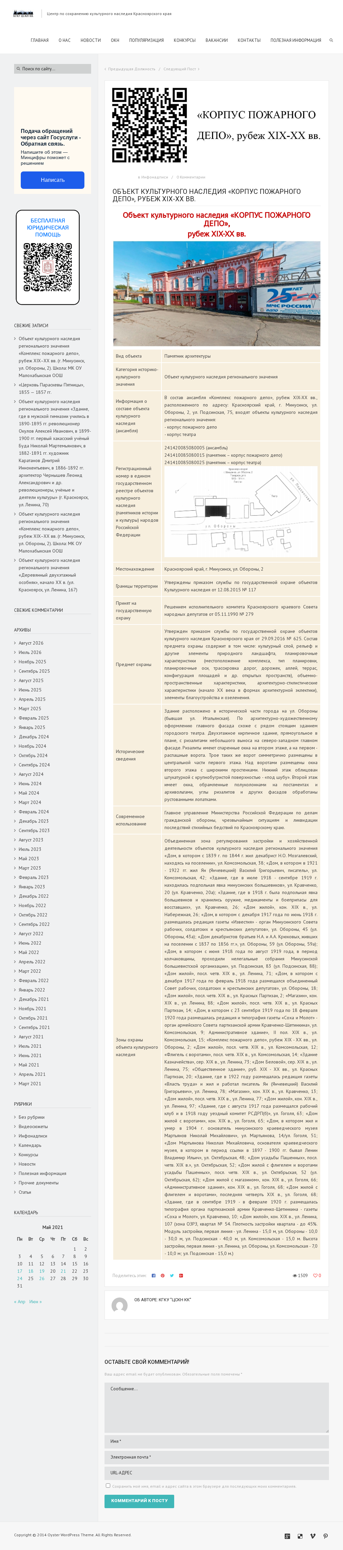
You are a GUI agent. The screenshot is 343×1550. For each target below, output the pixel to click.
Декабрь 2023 (34, 821)
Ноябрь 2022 (32, 905)
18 (30, 1271)
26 (42, 1278)
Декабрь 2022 (34, 896)
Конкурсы (28, 1155)
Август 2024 (31, 774)
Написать (53, 180)
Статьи (25, 1192)
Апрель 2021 (32, 1074)
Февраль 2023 (34, 877)
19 (42, 1271)
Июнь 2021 (30, 1055)
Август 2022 (31, 934)
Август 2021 (31, 1037)
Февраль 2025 (34, 718)
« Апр (19, 1302)
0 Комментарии (191, 176)
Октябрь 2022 (33, 915)
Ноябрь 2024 (32, 746)
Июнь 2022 (30, 943)
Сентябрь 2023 (34, 830)
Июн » (35, 1302)
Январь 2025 (32, 727)
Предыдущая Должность (131, 68)
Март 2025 (30, 709)
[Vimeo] (313, 1536)
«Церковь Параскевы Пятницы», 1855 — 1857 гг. (51, 388)
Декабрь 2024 (34, 737)
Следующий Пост (179, 68)
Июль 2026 (30, 652)
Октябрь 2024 (33, 755)
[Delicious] (300, 1536)
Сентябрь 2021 (34, 1027)
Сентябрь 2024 (34, 765)
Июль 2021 (30, 1046)
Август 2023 (31, 840)
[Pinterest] (325, 1536)
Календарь (30, 1145)
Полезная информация (42, 1173)
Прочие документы (39, 1183)
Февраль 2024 (34, 812)
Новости (27, 1164)
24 (19, 1278)
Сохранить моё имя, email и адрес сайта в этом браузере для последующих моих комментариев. (204, 1486)
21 (63, 1271)
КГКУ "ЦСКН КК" (175, 1299)
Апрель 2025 (32, 699)
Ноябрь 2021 (32, 1009)
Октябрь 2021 (33, 1018)
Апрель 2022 (32, 962)
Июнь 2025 (30, 690)
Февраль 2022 (34, 980)
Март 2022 (30, 971)
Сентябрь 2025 (34, 671)
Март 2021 (30, 1084)
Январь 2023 (32, 887)
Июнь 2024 (30, 784)
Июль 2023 (30, 849)
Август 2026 (31, 643)
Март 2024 (30, 802)
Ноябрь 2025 (32, 662)
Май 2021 (29, 1065)
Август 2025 (31, 680)
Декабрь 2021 (34, 999)
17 (19, 1271)
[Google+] (287, 1536)
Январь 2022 (32, 990)
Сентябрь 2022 (34, 924)
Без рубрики (32, 1117)
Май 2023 (29, 859)
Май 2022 (29, 952)
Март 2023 (30, 868)
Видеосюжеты (33, 1126)
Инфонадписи (154, 176)
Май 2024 (29, 793)
